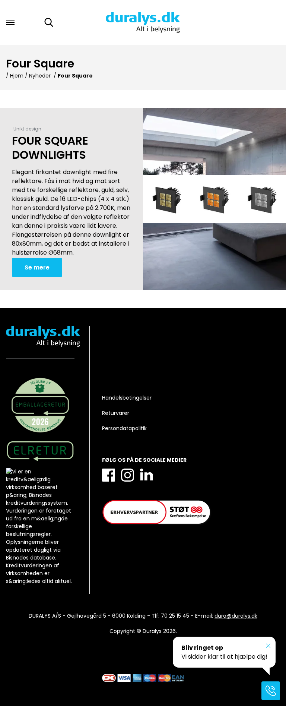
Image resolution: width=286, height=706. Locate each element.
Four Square (75, 75)
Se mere (37, 267)
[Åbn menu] (10, 22)
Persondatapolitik (124, 428)
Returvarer (115, 413)
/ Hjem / (17, 75)
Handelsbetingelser (127, 397)
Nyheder (40, 75)
